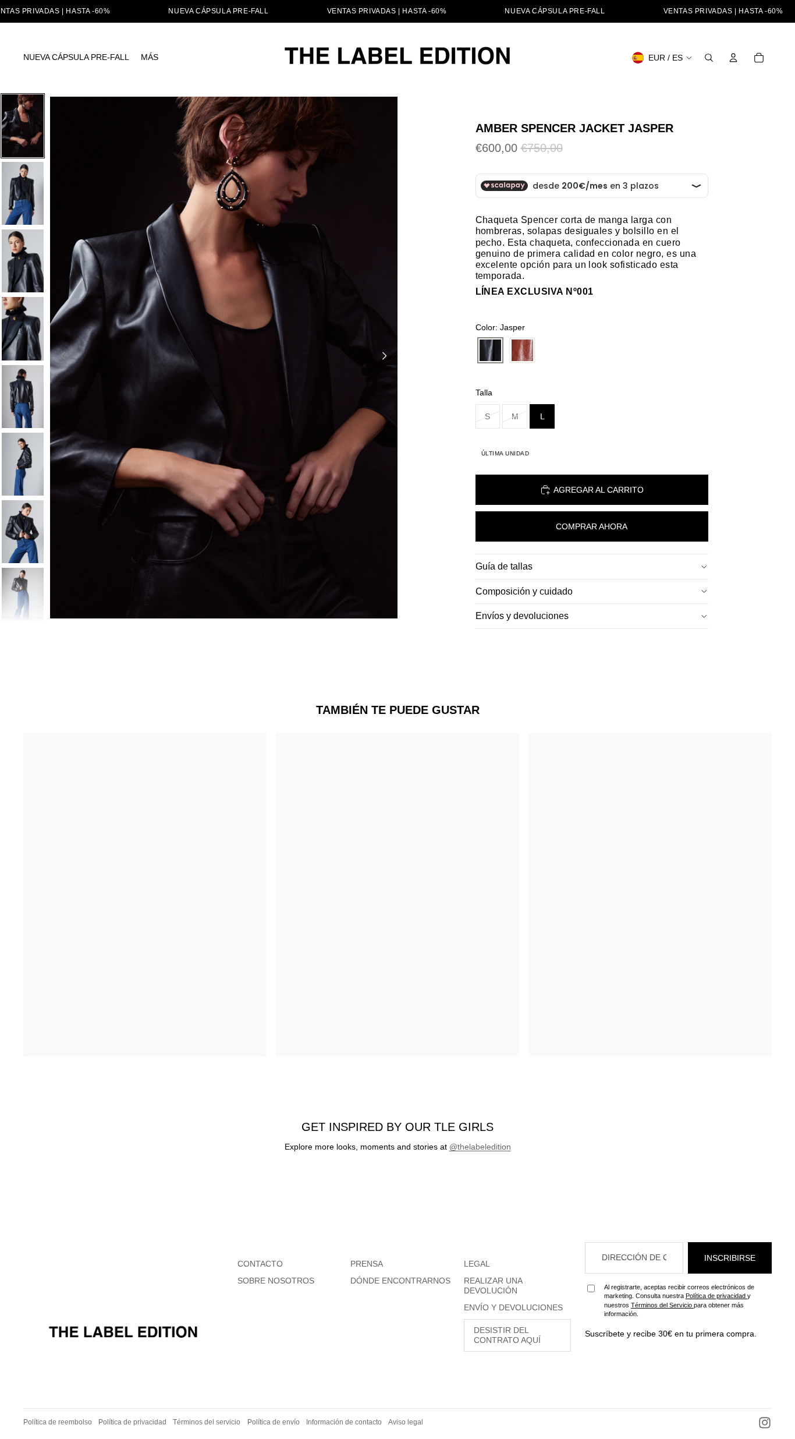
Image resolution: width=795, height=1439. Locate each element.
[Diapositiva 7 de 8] (23, 531)
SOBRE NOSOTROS (275, 1280)
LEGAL (477, 1263)
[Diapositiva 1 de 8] (23, 125)
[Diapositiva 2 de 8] (23, 193)
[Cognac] (522, 351)
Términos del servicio (206, 1422)
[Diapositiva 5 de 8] (23, 396)
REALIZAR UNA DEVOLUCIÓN (493, 1285)
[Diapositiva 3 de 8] (23, 260)
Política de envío (273, 1422)
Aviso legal (405, 1422)
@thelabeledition (480, 1146)
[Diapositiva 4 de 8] (23, 328)
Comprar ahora (591, 526)
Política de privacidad (716, 1295)
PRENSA (366, 1263)
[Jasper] (490, 351)
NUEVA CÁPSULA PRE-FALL (218, 11)
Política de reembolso (57, 1422)
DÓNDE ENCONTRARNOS (400, 1280)
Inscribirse (729, 1258)
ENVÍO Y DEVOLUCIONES (513, 1307)
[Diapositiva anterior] (59, 357)
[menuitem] (76, 57)
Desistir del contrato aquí (507, 1335)
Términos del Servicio (662, 1305)
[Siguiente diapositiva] (388, 357)
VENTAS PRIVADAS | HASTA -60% (387, 11)
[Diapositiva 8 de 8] (23, 599)
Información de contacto (344, 1422)
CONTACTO (260, 1263)
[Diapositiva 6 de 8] (23, 464)
